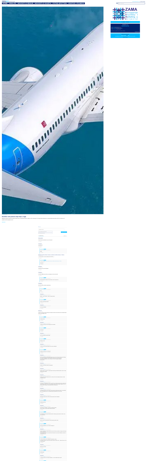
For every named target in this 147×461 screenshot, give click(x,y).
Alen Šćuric (44, 323)
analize (12, 3)
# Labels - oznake (125, 21)
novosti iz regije (25, 3)
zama (8, 1)
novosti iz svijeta (43, 3)
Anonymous (44, 278)
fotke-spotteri (60, 3)
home (5, 3)
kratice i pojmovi (76, 3)
